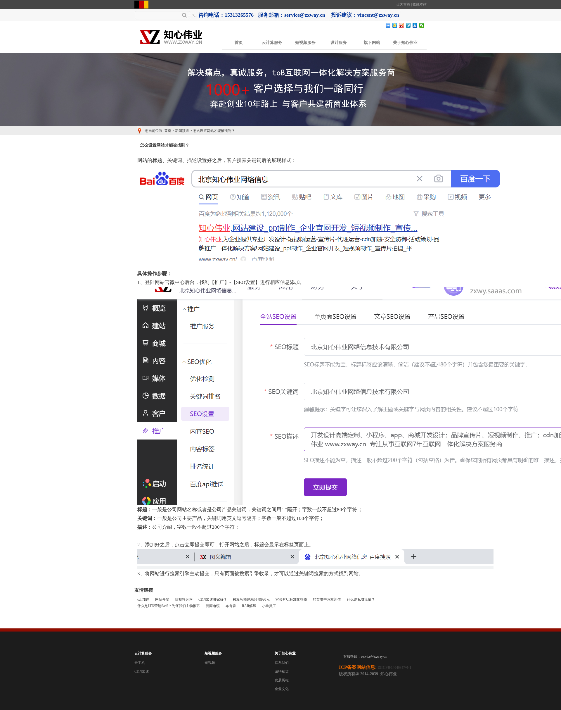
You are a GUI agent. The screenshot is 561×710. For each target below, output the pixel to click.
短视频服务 (305, 42)
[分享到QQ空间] (394, 25)
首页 (239, 42)
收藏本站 (420, 4)
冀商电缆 (213, 606)
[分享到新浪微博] (401, 25)
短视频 (210, 663)
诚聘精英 (282, 671)
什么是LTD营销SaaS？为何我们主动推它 (168, 606)
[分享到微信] (421, 25)
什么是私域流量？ (361, 599)
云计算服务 (272, 42)
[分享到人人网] (415, 25)
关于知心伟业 (405, 42)
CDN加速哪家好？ (212, 599)
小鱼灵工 (269, 606)
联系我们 (282, 663)
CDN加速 (141, 671)
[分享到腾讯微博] (408, 25)
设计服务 (338, 42)
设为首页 (403, 4)
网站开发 (162, 599)
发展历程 (282, 680)
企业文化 (282, 689)
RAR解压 (249, 606)
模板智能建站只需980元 (251, 599)
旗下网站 (372, 42)
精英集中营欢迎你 (327, 599)
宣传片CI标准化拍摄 (291, 599)
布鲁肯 (231, 606)
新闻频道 (182, 131)
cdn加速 (143, 599)
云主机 (139, 663)
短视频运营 (184, 599)
